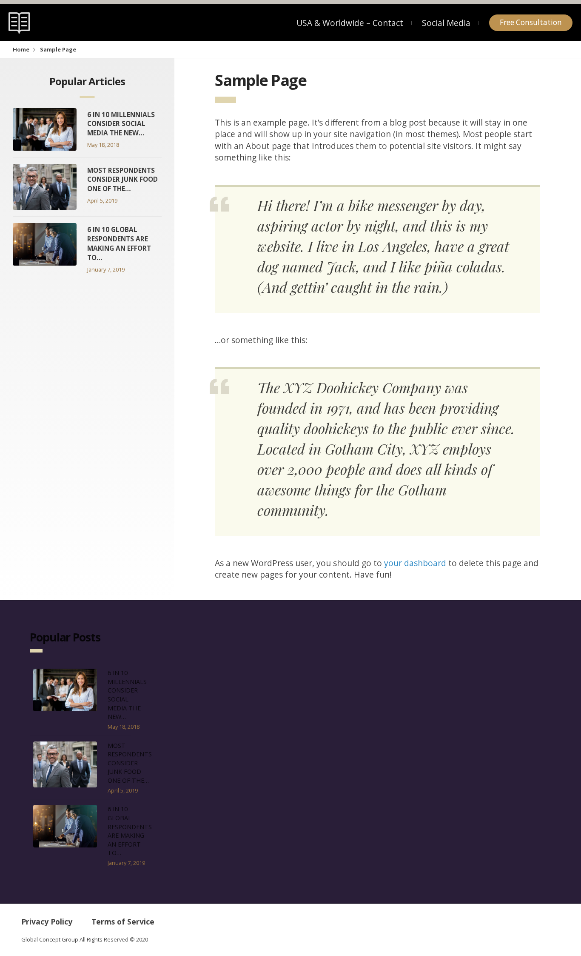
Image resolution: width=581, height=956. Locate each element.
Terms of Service (122, 921)
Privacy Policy (46, 921)
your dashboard (415, 563)
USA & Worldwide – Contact (349, 23)
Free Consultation (531, 22)
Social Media (446, 23)
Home (21, 49)
